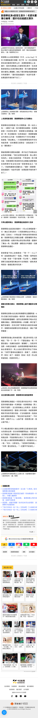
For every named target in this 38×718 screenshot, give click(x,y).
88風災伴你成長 (19, 8)
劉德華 (5, 552)
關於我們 (19, 689)
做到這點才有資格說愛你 (7, 595)
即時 (18, 5)
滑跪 (24, 552)
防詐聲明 (7, 686)
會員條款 (12, 689)
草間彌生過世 (5, 5)
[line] (21, 696)
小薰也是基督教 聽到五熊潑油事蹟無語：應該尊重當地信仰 (7, 630)
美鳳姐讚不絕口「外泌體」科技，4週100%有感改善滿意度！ (27, 615)
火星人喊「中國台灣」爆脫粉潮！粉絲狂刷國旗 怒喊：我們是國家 (30, 646)
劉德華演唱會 (15, 552)
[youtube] (25, 696)
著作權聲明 (30, 686)
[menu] (36, 4)
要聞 (22, 5)
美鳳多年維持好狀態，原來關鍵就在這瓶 (30, 630)
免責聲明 (14, 686)
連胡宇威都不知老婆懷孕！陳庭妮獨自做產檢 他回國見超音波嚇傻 (10, 615)
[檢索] (32, 1)
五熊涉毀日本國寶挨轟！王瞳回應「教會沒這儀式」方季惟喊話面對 (18, 580)
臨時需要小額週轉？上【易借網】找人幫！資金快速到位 (27, 666)
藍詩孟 (5, 21)
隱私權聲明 (22, 686)
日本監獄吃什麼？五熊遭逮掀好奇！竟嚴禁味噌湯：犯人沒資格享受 (18, 630)
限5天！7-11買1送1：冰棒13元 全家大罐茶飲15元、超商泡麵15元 (19, 646)
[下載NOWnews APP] (28, 1)
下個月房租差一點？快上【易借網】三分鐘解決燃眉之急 (10, 666)
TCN (36, 8)
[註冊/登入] (35, 1)
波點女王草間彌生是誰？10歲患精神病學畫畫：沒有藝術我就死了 (18, 596)
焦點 (13, 5)
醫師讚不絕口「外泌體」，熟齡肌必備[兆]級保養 (7, 646)
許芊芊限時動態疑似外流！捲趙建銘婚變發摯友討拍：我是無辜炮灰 (7, 580)
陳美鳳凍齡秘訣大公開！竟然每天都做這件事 (30, 580)
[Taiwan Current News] (25, 1)
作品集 (31, 532)
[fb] (12, 696)
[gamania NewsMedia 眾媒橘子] (19, 703)
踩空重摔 (31, 552)
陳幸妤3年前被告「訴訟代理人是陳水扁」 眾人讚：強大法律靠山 (30, 596)
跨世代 (30, 8)
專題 (27, 5)
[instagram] (16, 696)
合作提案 (26, 689)
